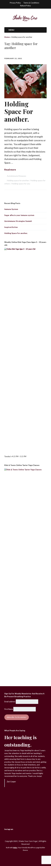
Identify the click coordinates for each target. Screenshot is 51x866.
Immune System (11, 209)
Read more (10, 169)
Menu (11, 30)
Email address (9, 701)
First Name (8, 709)
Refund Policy (25, 6)
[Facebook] (29, 857)
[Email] (22, 857)
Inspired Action (11, 227)
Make (15, 848)
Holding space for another (18, 180)
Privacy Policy (15, 3)
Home (7, 37)
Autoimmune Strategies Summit (18, 221)
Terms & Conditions (31, 3)
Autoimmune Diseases (16, 176)
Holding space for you (21, 183)
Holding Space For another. (18, 111)
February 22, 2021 (13, 58)
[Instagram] (26, 857)
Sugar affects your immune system (19, 215)
